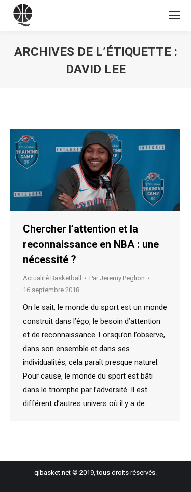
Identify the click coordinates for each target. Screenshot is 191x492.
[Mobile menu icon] (174, 15)
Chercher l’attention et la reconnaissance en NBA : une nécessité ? (91, 244)
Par (117, 278)
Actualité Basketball (52, 278)
